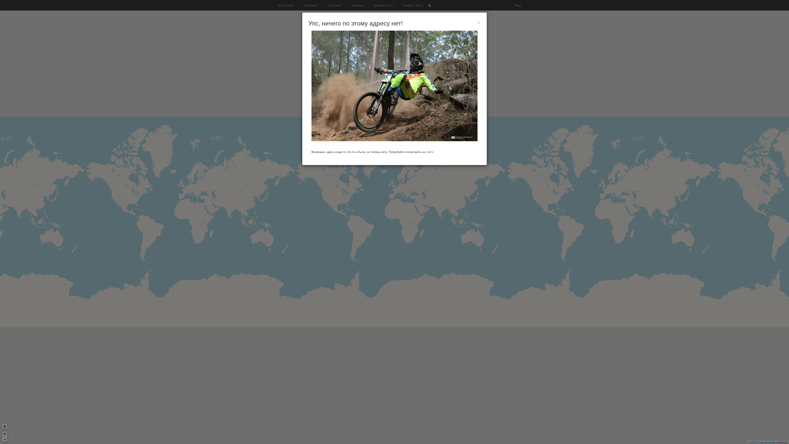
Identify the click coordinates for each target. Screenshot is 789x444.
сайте (430, 152)
